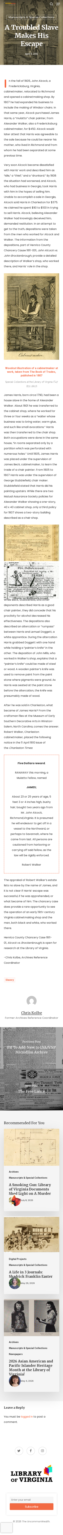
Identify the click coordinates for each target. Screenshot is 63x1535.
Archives (14, 1171)
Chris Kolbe (31, 1013)
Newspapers (16, 1354)
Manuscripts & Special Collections (31, 17)
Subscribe (31, 1506)
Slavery (10, 980)
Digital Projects (18, 1259)
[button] (58, 4)
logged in (27, 1417)
